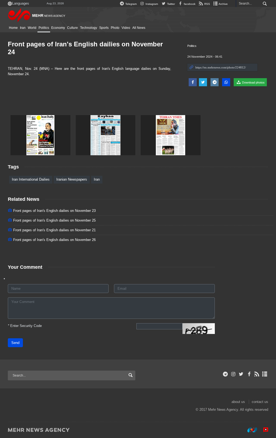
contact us (260, 402)
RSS (206, 3)
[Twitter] (241, 374)
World (32, 28)
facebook (189, 3)
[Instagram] (233, 374)
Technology (88, 28)
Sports (104, 28)
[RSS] (257, 374)
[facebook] (249, 374)
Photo (115, 28)
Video (126, 28)
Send (15, 343)
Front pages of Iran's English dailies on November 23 (54, 211)
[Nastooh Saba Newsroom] (249, 429)
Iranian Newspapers (71, 179)
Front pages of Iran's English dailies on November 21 (54, 230)
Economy (58, 28)
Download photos (253, 82)
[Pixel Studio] (263, 429)
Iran (23, 28)
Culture (72, 28)
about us (238, 402)
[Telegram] (225, 374)
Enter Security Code (25, 326)
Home (13, 28)
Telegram (131, 3)
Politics (44, 28)
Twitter (170, 3)
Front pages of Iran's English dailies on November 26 (54, 240)
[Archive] (264, 374)
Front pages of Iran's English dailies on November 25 (54, 220)
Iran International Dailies (31, 179)
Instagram (151, 3)
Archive (223, 3)
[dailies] (40, 135)
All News (138, 28)
